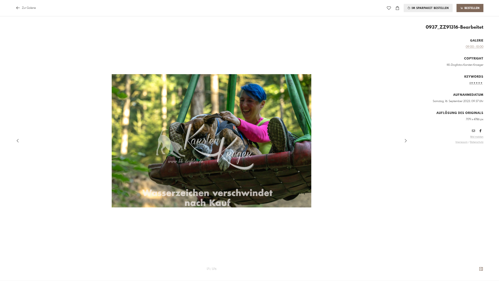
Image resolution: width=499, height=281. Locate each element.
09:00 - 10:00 (474, 46)
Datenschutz (476, 142)
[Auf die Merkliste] (389, 8)
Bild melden (476, 137)
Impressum (462, 142)
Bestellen (472, 8)
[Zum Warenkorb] (397, 8)
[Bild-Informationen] (481, 269)
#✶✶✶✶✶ (476, 83)
